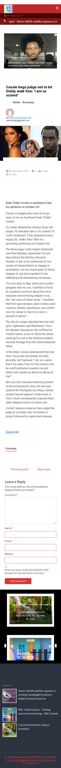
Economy (11, 448)
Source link (12, 432)
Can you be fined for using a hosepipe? (31, 604)
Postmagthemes (30, 763)
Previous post (19, 469)
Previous (4, 645)
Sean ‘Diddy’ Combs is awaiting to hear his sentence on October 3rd (29, 205)
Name (9, 528)
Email (8, 541)
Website (9, 554)
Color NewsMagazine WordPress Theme (29, 760)
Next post (44, 469)
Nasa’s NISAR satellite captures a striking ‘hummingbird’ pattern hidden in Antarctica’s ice (37, 694)
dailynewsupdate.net (20, 117)
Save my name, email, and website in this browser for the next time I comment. (27, 571)
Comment (11, 495)
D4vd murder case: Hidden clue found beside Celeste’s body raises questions (30, 64)
